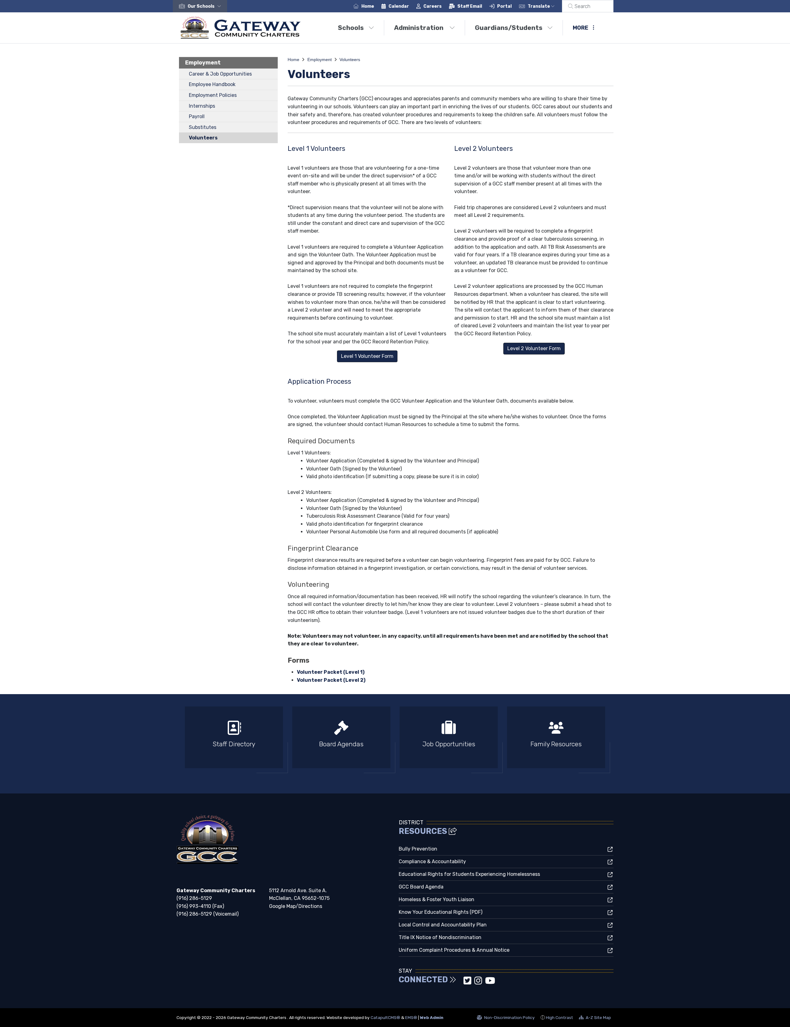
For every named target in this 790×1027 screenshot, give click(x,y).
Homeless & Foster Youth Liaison (436, 899)
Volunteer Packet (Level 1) (330, 672)
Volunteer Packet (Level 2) (331, 680)
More (580, 27)
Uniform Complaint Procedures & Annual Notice (454, 950)
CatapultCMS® (385, 1017)
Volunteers (203, 138)
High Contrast (559, 1017)
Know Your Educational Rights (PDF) (440, 912)
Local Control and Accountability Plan (443, 925)
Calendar (399, 6)
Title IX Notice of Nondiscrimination (440, 937)
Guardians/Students (509, 27)
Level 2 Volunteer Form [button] (534, 348)
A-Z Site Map (595, 1018)
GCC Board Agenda (421, 887)
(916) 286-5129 (194, 898)
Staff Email (469, 6)
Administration (419, 27)
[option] (234, 739)
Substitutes (202, 127)
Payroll (197, 116)
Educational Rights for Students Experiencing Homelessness (469, 874)
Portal (504, 6)
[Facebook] (461, 982)
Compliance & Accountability (432, 861)
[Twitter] (468, 982)
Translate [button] (539, 6)
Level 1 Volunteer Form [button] (367, 356)
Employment (203, 62)
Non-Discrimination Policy (506, 1018)
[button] (205, 6)
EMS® (411, 1017)
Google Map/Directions (295, 906)
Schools (351, 27)
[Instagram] (478, 982)
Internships (202, 106)
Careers (432, 6)
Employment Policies (213, 95)
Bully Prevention (418, 849)
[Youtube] (490, 982)
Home (367, 6)
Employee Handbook (212, 84)
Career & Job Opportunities (220, 74)
